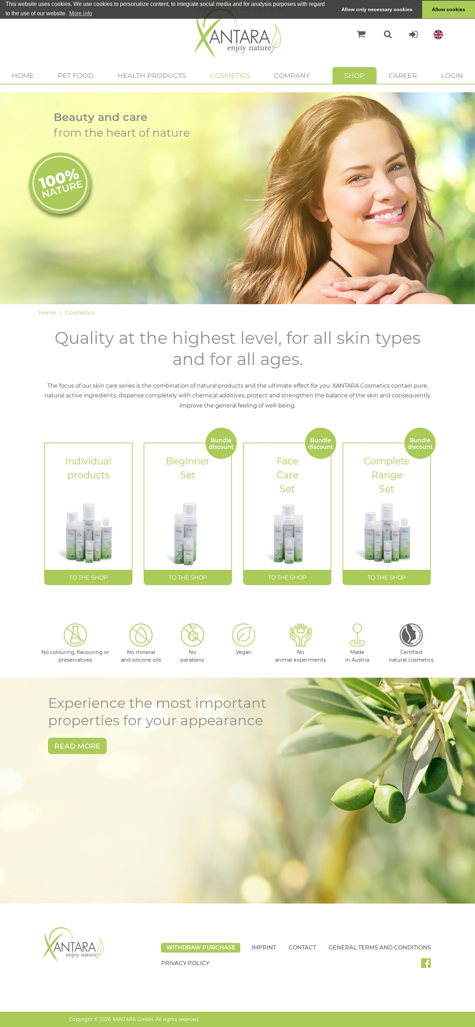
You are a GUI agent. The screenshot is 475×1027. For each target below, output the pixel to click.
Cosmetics (230, 75)
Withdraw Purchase (200, 947)
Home (23, 75)
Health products (152, 75)
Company (292, 75)
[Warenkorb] (357, 34)
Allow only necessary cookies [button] (376, 9)
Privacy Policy (185, 963)
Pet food (76, 75)
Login (452, 75)
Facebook (428, 965)
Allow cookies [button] (448, 9)
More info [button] (80, 13)
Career (402, 75)
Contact (302, 947)
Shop (354, 75)
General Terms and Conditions (380, 947)
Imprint (263, 947)
